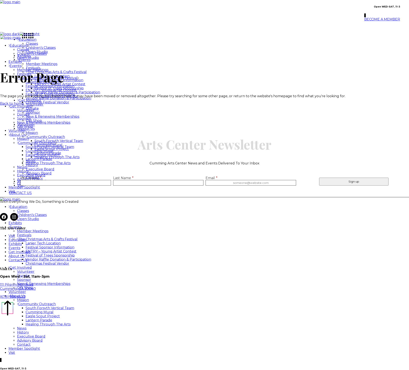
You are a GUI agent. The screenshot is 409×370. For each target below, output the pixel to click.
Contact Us (18, 260)
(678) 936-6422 (12, 297)
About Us (16, 256)
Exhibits (15, 244)
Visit (12, 236)
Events (14, 248)
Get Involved (20, 252)
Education (17, 240)
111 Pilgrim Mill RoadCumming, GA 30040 (18, 287)
